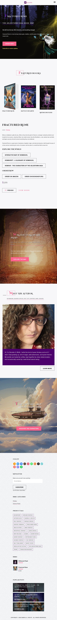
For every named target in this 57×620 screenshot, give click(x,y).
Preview (10, 190)
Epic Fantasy (18, 521)
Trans (15, 549)
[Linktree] (31, 464)
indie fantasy (28, 527)
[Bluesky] (18, 464)
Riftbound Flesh (31, 536)
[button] (54, 2)
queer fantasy (18, 536)
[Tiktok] (42, 464)
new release (17, 533)
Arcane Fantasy (28, 515)
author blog (18, 518)
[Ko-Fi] (14, 467)
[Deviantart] (21, 467)
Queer (26, 533)
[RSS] (35, 464)
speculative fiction (20, 546)
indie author (18, 527)
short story (30, 543)
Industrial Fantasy (20, 530)
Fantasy (8, 130)
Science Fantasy (19, 540)
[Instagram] (28, 464)
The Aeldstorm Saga (35, 546)
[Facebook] (21, 464)
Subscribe (19, 487)
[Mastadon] (18, 467)
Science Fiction (16, 503)
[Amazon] (14, 464)
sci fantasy (30, 540)
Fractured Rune (32, 524)
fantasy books (28, 521)
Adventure (17, 515)
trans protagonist (26, 549)
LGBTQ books (32, 530)
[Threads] (38, 464)
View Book (24, 190)
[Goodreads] (24, 464)
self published (18, 543)
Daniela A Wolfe (30, 518)
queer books (35, 533)
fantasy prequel (19, 524)
